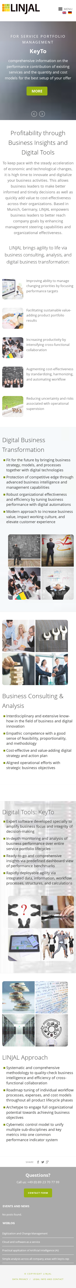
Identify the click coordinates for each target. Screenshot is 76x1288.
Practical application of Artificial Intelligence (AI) (30, 1236)
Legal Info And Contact (48, 1265)
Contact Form (38, 1178)
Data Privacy (20, 1265)
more (56, 85)
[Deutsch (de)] (70, 11)
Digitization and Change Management (25, 1219)
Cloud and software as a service (21, 1228)
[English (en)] (64, 11)
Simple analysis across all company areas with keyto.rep (35, 1245)
